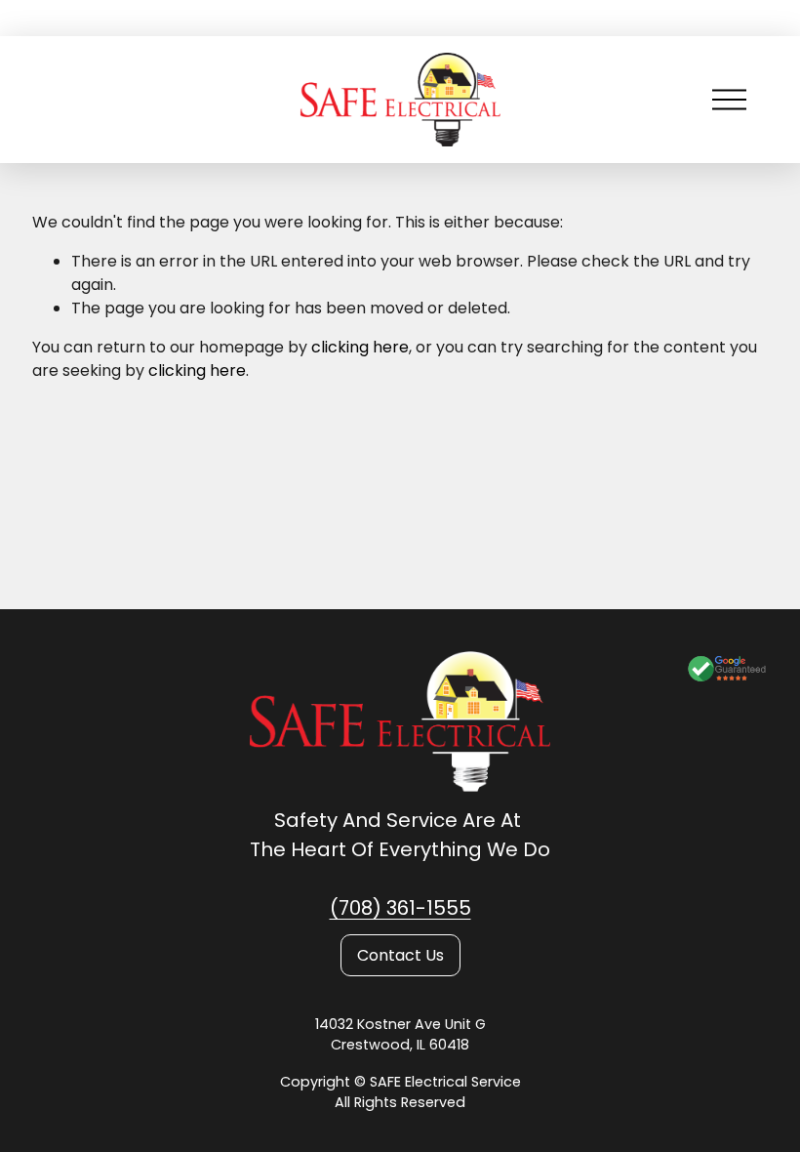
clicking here (360, 347)
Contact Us (400, 955)
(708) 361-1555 (400, 908)
